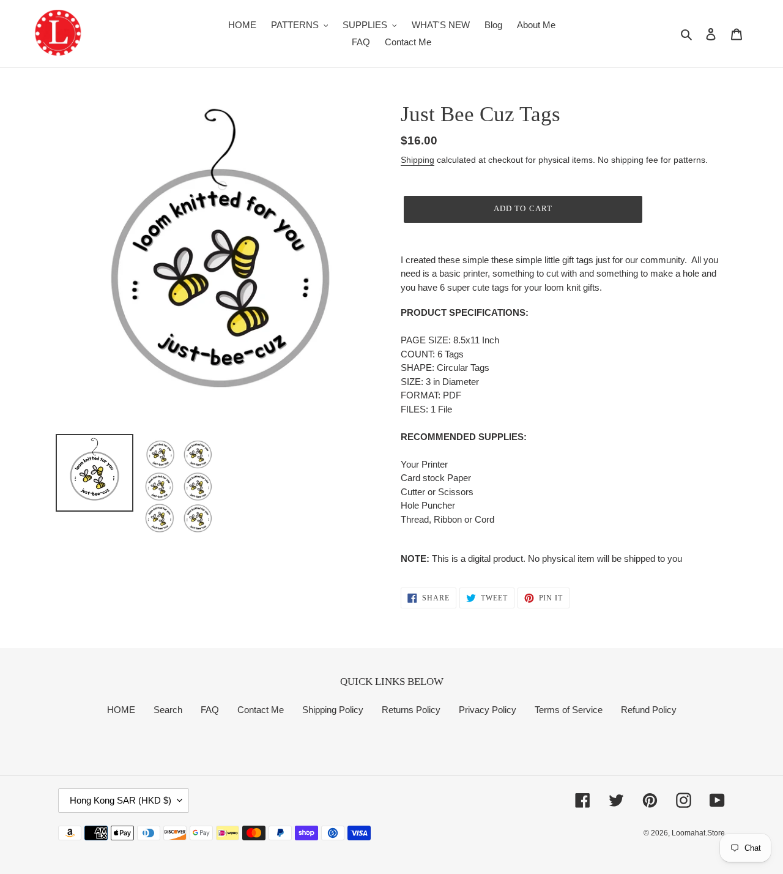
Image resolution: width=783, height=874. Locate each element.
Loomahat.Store (698, 833)
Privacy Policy (487, 709)
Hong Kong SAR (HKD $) (120, 800)
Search (168, 709)
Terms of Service (569, 709)
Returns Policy (411, 709)
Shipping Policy (332, 709)
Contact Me (260, 709)
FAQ (210, 709)
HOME (121, 709)
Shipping (417, 160)
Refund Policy (649, 709)
